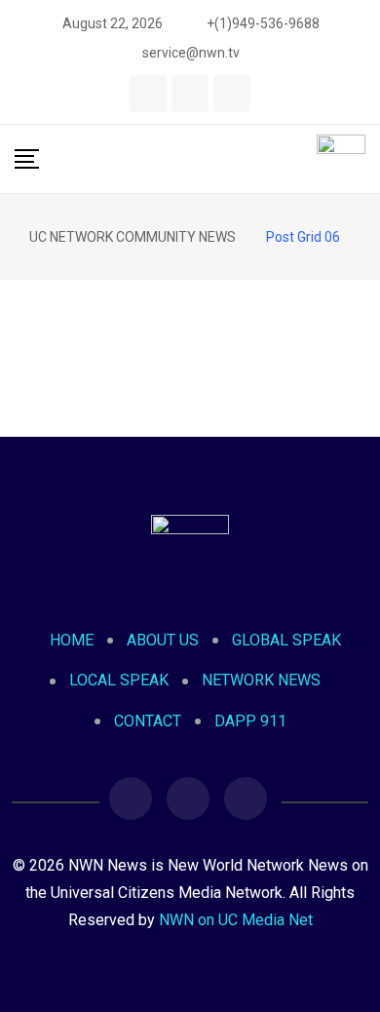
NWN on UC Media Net (236, 920)
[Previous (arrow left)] (34, 506)
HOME (72, 640)
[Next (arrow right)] (346, 506)
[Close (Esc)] (315, 21)
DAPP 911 (250, 721)
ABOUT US (163, 640)
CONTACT (147, 721)
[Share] (272, 21)
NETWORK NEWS (261, 680)
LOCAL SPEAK (119, 680)
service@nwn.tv (191, 52)
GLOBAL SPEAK (286, 640)
